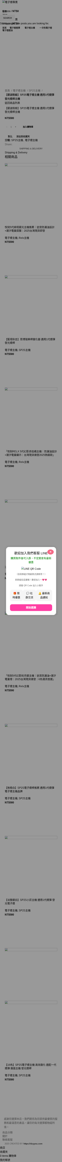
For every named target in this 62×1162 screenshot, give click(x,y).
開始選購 (31, 607)
